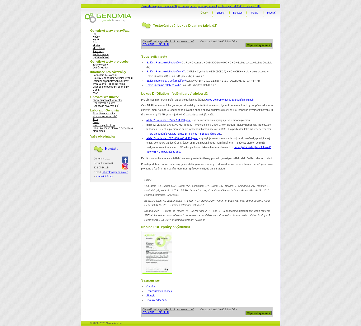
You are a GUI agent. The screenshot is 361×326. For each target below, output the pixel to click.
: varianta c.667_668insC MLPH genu (172, 138)
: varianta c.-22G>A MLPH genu (168, 120)
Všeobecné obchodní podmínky (111, 86)
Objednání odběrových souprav (110, 81)
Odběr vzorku (100, 67)
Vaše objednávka (102, 136)
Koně (96, 39)
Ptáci (95, 42)
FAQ (95, 92)
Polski (254, 12)
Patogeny (98, 51)
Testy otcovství (101, 64)
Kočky (96, 36)
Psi (94, 33)
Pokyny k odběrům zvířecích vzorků (113, 78)
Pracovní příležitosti (104, 125)
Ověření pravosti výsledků (107, 100)
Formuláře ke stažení (105, 75)
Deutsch (238, 12)
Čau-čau (151, 286)
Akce (95, 119)
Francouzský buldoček (159, 291)
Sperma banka (101, 57)
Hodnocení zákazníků (105, 116)
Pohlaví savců (101, 54)
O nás (96, 122)
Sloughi (150, 295)
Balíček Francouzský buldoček (163, 62)
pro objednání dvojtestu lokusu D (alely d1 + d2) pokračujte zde (185, 133)
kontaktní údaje (104, 176)
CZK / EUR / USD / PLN (155, 44)
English (221, 12)
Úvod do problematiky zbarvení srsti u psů (230, 99)
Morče (96, 45)
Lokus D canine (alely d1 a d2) (163, 85)
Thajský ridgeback (156, 300)
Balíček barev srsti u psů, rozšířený (166, 80)
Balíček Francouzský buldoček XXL (166, 71)
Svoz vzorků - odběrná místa (109, 83)
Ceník (96, 89)
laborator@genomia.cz (115, 172)
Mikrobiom (99, 48)
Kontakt (111, 148)
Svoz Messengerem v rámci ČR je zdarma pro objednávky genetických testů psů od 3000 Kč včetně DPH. (201, 6)
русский (271, 12)
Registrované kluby (104, 103)
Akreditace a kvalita (104, 113)
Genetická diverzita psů (106, 106)
